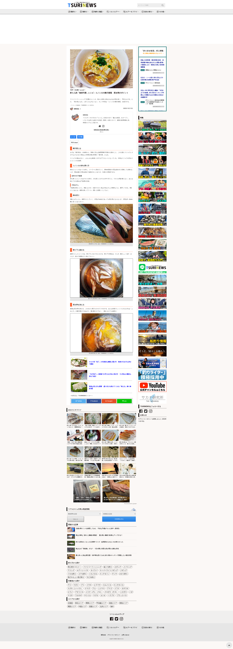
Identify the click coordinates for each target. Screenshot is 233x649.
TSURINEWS (115, 638)
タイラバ (94, 570)
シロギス (123, 592)
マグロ (95, 595)
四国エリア (93, 606)
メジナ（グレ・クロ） (94, 592)
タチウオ (125, 588)
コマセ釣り (82, 574)
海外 (112, 606)
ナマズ (87, 588)
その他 (80, 137)
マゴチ (70, 595)
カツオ (103, 595)
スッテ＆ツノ (105, 574)
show (75, 142)
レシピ (73, 137)
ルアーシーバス (82, 570)
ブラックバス (122, 595)
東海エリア (123, 603)
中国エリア (82, 606)
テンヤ (114, 574)
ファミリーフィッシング (92, 567)
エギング (117, 567)
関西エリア (72, 606)
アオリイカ (79, 592)
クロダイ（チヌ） (111, 592)
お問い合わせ (125, 635)
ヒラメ (70, 592)
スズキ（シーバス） (75, 588)
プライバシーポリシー (113, 635)
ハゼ (131, 592)
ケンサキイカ (119, 585)
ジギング (123, 570)
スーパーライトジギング (109, 570)
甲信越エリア (101, 603)
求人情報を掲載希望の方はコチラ (152, 53)
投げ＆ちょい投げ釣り (76, 577)
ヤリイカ (87, 595)
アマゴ (109, 588)
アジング (71, 570)
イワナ (116, 588)
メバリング (128, 567)
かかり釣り (123, 574)
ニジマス (101, 588)
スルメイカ (107, 585)
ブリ (82, 585)
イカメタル (93, 574)
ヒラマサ (97, 585)
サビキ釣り (91, 577)
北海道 (70, 603)
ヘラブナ (111, 595)
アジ (69, 585)
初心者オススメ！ (74, 567)
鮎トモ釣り (108, 567)
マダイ (76, 585)
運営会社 (103, 635)
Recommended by (128, 503)
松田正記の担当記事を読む (101, 130)
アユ (94, 588)
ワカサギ (78, 595)
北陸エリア (113, 603)
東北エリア (79, 603)
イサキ (89, 585)
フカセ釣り (72, 574)
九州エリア (104, 606)
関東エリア (90, 603)
